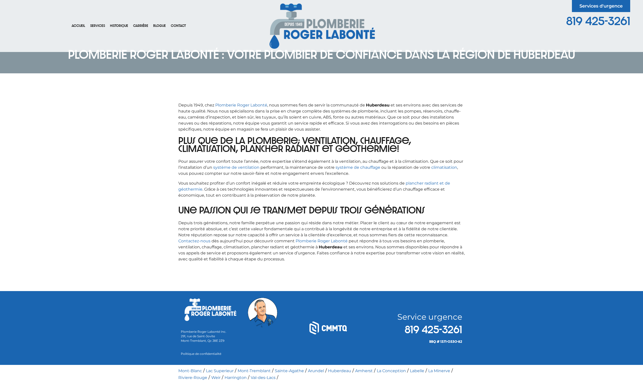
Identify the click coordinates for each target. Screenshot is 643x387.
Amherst (364, 370)
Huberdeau (339, 370)
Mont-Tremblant (254, 370)
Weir (216, 377)
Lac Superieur (220, 370)
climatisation (444, 167)
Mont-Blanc (190, 370)
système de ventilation (236, 167)
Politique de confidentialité (201, 354)
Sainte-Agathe (289, 370)
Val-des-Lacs (263, 377)
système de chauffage (358, 167)
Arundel (316, 370)
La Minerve (439, 370)
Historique (119, 25)
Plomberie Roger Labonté (241, 105)
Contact (178, 25)
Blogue (159, 25)
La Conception (391, 370)
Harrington (236, 377)
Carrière (140, 25)
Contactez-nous (194, 241)
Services (97, 25)
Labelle (417, 370)
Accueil (78, 25)
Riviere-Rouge (192, 377)
